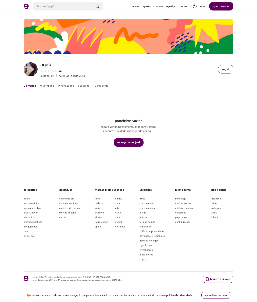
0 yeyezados (66, 85)
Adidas (118, 198)
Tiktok (214, 212)
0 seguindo (101, 85)
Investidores (146, 250)
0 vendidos (47, 85)
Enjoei (27, 198)
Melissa (99, 203)
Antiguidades (30, 226)
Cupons (144, 259)
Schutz (118, 222)
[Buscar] (97, 6)
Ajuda (142, 198)
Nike (117, 208)
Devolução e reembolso (152, 236)
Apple (98, 226)
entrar (203, 6)
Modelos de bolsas (69, 208)
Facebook (216, 198)
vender (221, 6)
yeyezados (181, 217)
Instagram (216, 208)
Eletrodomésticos (33, 222)
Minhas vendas (183, 203)
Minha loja (180, 198)
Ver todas (120, 226)
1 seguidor (84, 85)
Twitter (214, 203)
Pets (26, 231)
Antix (117, 217)
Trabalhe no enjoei (149, 240)
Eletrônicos (30, 217)
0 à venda (30, 86)
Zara (117, 203)
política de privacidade (179, 295)
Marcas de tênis (67, 212)
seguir (226, 69)
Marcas (143, 217)
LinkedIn (215, 217)
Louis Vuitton (101, 222)
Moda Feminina (31, 203)
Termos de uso (147, 222)
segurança (145, 226)
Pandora (99, 212)
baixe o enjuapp (219, 279)
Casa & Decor (31, 212)
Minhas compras (184, 208)
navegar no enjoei (128, 142)
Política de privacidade (152, 231)
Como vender (147, 203)
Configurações (183, 222)
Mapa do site (146, 254)
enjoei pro (171, 6)
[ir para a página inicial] (26, 8)
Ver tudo (63, 217)
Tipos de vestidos (68, 203)
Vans (97, 208)
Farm (97, 198)
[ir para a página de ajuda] (195, 6)
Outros (183, 6)
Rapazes (146, 6)
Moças (135, 6)
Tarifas (143, 212)
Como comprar (147, 208)
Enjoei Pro (29, 236)
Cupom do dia (66, 198)
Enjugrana (180, 212)
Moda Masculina (32, 208)
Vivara (118, 212)
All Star (98, 217)
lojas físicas (146, 245)
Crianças (158, 6)
